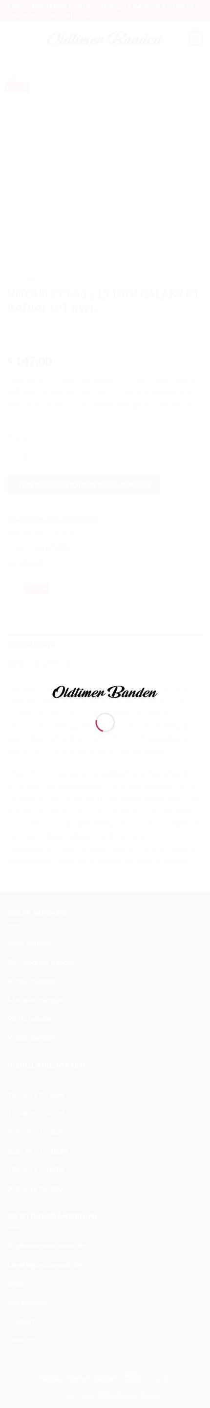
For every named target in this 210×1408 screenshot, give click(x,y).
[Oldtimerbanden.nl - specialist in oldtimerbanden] (105, 690)
